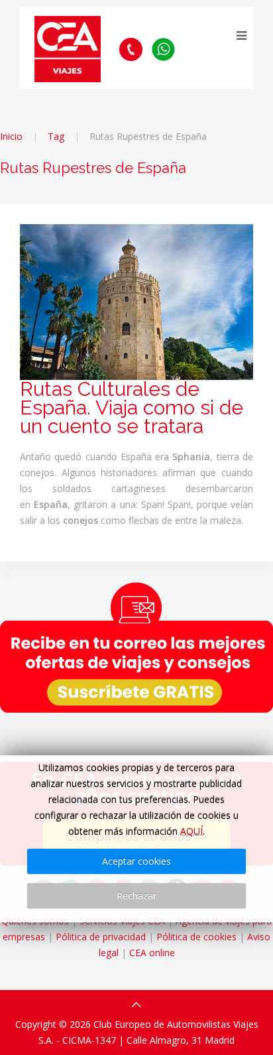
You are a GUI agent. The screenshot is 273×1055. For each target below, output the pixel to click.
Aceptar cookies (136, 861)
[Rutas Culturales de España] (136, 300)
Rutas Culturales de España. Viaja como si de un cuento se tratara (131, 407)
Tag (56, 136)
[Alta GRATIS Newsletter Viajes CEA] (136, 647)
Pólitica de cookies (196, 936)
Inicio (11, 136)
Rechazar (136, 895)
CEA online (152, 952)
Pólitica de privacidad (101, 936)
